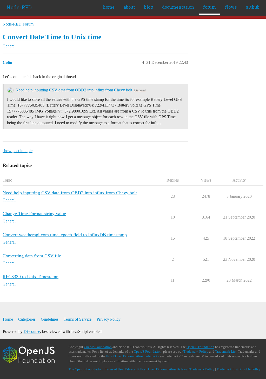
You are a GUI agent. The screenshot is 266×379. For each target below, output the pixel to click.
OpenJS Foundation (98, 347)
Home (8, 319)
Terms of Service (77, 319)
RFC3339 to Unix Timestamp (30, 276)
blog (148, 7)
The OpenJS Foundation (86, 369)
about (129, 7)
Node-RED (19, 7)
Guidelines (49, 319)
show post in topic (17, 150)
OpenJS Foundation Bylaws (167, 369)
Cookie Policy (250, 369)
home (109, 7)
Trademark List (225, 351)
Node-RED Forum (18, 24)
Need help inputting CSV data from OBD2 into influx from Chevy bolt (74, 90)
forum (209, 7)
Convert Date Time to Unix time (52, 37)
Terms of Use (114, 369)
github (253, 7)
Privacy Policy (109, 319)
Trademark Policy (195, 351)
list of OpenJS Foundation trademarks (132, 356)
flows (231, 7)
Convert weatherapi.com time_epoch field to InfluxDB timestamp (65, 234)
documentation (178, 7)
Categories (27, 319)
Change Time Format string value (34, 213)
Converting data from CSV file (32, 255)
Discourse (32, 331)
